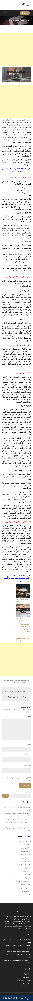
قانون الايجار (25, 861)
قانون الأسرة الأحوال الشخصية (21, 854)
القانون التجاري (25, 844)
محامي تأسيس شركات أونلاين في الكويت (18, 819)
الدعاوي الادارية (25, 984)
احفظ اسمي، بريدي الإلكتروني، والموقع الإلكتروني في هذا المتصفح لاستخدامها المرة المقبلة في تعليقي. (17, 779)
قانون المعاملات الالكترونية (22, 881)
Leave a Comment (20, 682)
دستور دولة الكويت (24, 851)
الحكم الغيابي (25, 977)
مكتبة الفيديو (25, 891)
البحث (28, 792)
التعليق (28, 716)
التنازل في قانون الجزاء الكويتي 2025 (15, 691)
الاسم (29, 744)
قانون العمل (26, 874)
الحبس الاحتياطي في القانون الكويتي (18, 697)
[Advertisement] (16, 49)
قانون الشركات (25, 871)
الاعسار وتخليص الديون (23, 980)
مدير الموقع (23, 680)
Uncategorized (26, 841)
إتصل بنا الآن (24, 13)
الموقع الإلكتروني (26, 765)
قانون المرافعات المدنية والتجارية (20, 878)
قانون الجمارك (25, 868)
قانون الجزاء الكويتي (23, 864)
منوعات (27, 894)
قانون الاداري (25, 858)
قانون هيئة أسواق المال (23, 888)
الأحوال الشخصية (24, 974)
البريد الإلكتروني (26, 754)
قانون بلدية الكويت (24, 884)
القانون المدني (25, 848)
